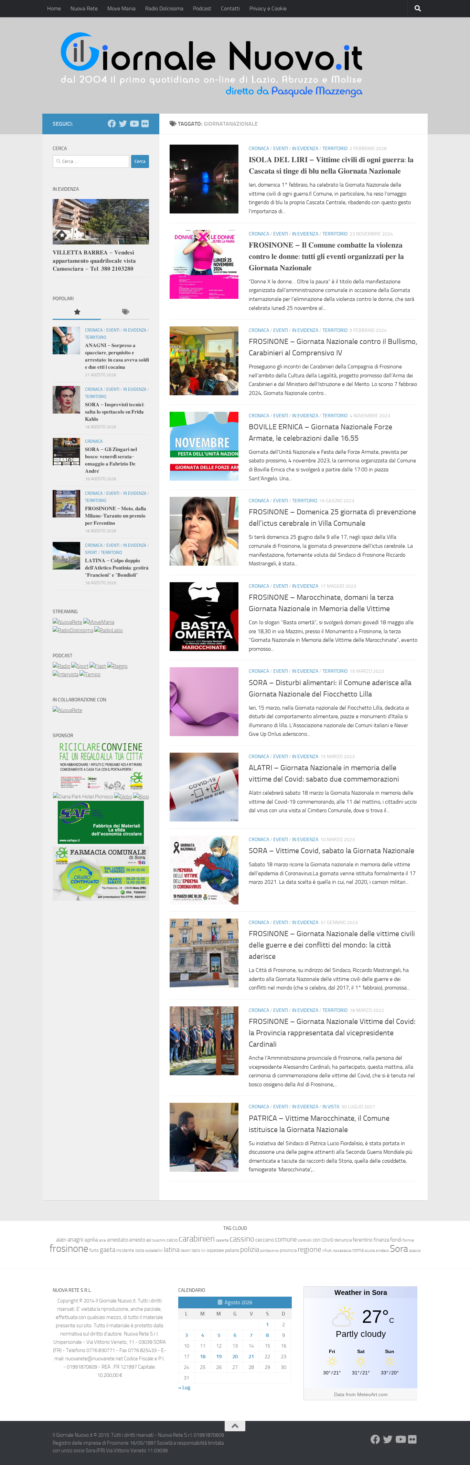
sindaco (382, 1250)
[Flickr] (145, 123)
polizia (249, 1249)
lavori (186, 1250)
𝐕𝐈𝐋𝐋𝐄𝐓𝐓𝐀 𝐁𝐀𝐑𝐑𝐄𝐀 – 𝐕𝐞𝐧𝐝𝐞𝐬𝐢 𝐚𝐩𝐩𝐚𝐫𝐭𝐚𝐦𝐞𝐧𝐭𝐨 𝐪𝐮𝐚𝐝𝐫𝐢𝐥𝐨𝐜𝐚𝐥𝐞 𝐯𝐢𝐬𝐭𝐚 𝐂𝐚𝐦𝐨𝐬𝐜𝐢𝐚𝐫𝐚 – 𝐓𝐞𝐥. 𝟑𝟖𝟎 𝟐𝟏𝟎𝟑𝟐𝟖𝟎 (94, 260)
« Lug (184, 1387)
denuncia (343, 1240)
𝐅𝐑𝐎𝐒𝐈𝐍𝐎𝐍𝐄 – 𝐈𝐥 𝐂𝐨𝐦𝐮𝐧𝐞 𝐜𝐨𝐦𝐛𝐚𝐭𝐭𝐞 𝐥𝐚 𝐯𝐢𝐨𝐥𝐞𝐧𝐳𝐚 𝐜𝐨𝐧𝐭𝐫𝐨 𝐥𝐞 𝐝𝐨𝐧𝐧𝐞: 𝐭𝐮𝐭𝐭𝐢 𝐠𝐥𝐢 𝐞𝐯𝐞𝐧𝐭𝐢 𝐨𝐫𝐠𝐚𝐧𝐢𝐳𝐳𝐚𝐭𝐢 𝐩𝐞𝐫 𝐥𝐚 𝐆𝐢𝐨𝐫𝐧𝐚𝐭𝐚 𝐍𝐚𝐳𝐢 (326, 256)
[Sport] (79, 666)
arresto (137, 1239)
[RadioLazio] (108, 630)
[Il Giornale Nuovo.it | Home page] (212, 65)
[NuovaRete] (67, 622)
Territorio (335, 148)
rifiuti (327, 1250)
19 (219, 1356)
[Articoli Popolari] (77, 312)
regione (309, 1249)
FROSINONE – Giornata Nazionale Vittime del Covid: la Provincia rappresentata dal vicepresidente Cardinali (332, 1033)
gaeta (107, 1250)
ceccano (264, 1239)
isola (139, 1250)
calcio (172, 1240)
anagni (75, 1239)
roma (358, 1250)
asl (148, 1240)
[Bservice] (101, 899)
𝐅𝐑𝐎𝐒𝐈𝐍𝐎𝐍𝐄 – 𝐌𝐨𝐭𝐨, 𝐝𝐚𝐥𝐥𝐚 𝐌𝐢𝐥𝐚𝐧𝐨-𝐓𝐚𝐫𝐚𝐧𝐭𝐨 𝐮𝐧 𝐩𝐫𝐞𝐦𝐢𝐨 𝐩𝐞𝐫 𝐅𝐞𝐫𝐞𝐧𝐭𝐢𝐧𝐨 (115, 515)
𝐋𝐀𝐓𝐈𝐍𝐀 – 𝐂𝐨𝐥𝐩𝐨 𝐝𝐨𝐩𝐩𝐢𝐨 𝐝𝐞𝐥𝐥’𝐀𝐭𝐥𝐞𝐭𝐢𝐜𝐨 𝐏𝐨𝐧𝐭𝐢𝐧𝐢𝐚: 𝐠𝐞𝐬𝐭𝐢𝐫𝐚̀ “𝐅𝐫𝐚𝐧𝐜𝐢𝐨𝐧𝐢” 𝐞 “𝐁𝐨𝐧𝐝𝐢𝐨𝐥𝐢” (117, 567)
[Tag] (125, 312)
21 (251, 1356)
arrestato (117, 1239)
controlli (305, 1240)
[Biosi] (141, 797)
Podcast (202, 8)
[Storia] (65, 674)
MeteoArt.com (372, 1394)
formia (408, 1240)
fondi (396, 1239)
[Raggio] (117, 666)
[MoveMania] (98, 622)
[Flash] (97, 666)
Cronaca (259, 148)
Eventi (280, 148)
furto (94, 1250)
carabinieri (197, 1239)
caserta (222, 1240)
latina (172, 1249)
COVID (327, 1240)
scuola (370, 1250)
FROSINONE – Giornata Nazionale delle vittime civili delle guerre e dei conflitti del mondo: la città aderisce (332, 945)
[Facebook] (112, 123)
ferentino (363, 1240)
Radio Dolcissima (164, 8)
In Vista (330, 1107)
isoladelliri (154, 1250)
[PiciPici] (101, 788)
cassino (241, 1239)
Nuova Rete (84, 8)
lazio (196, 1250)
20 (235, 1356)
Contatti (230, 8)
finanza (381, 1240)
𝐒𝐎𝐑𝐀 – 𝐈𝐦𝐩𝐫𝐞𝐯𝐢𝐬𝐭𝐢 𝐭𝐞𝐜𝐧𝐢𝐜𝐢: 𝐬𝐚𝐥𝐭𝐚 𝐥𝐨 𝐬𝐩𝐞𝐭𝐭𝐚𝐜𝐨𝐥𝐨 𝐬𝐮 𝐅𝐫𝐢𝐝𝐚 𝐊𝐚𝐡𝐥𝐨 (115, 411)
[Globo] (123, 797)
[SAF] (101, 842)
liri (203, 1250)
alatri (61, 1240)
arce (102, 1240)
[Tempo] (89, 674)
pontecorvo (269, 1250)
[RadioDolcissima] (73, 630)
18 (202, 1356)
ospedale (215, 1250)
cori (316, 1240)
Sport (91, 552)
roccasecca (342, 1250)
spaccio (415, 1250)
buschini (158, 1240)
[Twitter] (123, 123)
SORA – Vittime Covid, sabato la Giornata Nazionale (331, 850)
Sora (399, 1248)
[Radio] (61, 666)
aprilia (91, 1239)
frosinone (69, 1249)
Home (54, 8)
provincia (288, 1250)
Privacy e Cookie (268, 8)
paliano (232, 1250)
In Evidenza (305, 148)
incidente (125, 1250)
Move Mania (121, 8)
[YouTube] (134, 123)
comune (286, 1239)
